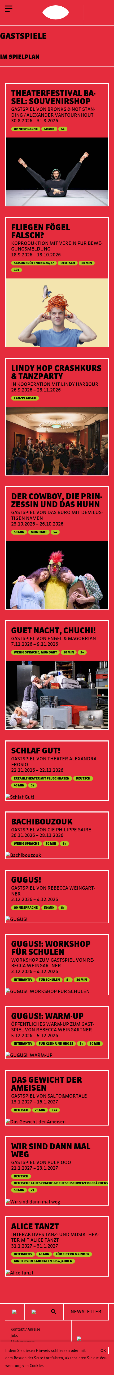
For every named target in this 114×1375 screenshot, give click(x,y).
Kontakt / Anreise (25, 1329)
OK (103, 1350)
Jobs (14, 1336)
